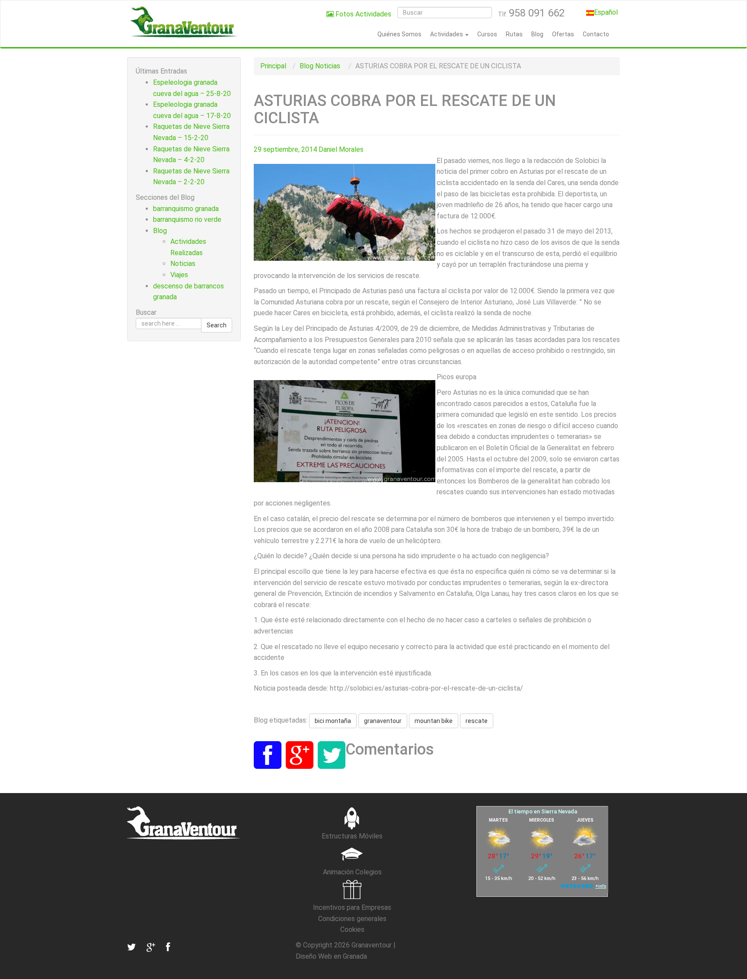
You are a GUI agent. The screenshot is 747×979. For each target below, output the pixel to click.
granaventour (383, 720)
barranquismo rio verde (187, 219)
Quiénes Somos (399, 34)
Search (217, 325)
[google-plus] (149, 947)
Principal (273, 66)
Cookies (352, 929)
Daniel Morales (341, 149)
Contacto (596, 34)
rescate (477, 720)
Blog (537, 34)
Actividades (447, 34)
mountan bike (434, 720)
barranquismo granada (186, 209)
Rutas (514, 34)
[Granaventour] (183, 21)
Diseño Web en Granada (331, 956)
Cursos (487, 34)
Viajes (179, 275)
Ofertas (563, 34)
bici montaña (333, 720)
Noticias (327, 66)
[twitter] (131, 947)
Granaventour (371, 945)
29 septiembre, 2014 (285, 149)
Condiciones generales (352, 919)
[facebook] (167, 947)
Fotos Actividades (362, 14)
